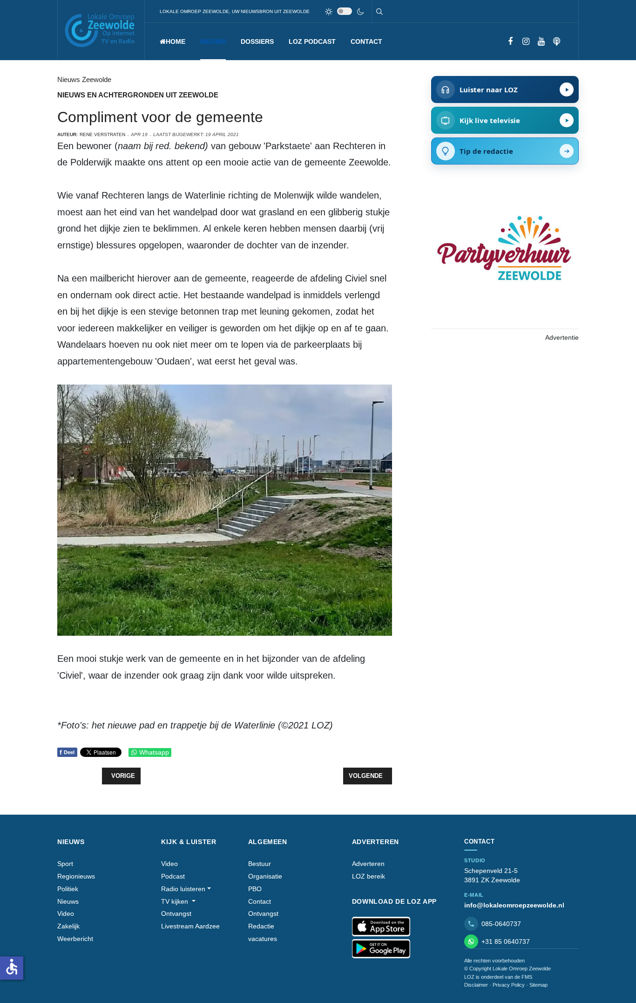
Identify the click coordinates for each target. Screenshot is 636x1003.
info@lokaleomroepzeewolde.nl (514, 905)
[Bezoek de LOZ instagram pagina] (526, 41)
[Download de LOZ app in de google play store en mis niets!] (381, 949)
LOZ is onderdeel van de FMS (498, 977)
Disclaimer (476, 985)
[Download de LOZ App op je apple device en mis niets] (381, 926)
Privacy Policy (509, 985)
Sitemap (538, 985)
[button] (213, 41)
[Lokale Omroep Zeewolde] (101, 30)
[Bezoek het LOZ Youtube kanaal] (541, 41)
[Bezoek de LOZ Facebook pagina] (510, 41)
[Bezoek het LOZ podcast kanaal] (556, 41)
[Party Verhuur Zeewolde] (505, 258)
